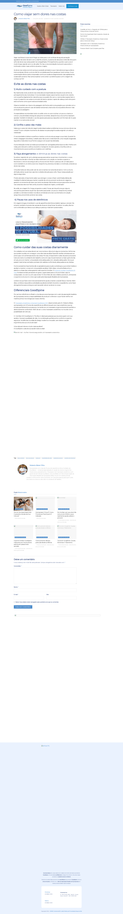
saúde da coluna (58, 458)
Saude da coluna (42, 509)
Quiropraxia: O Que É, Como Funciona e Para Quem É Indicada (45, 514)
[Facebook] (62, 901)
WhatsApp (47, 892)
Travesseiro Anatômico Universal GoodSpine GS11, (31, 303)
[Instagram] (69, 901)
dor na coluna (30, 458)
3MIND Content (54, 911)
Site (47, 594)
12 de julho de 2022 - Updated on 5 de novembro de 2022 (48, 18)
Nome (16, 587)
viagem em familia (70, 458)
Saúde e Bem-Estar (43, 6)
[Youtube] (76, 901)
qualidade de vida (47, 458)
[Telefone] (46, 898)
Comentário (18, 566)
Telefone (47, 900)
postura (38, 458)
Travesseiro (53, 6)
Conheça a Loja (72, 6)
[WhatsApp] (46, 890)
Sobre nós (62, 6)
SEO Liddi (61, 911)
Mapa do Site (79, 911)
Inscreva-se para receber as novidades (27, 1)
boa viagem (21, 458)
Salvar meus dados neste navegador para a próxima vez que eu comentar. (37, 602)
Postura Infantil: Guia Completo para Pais (92, 48)
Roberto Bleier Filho (24, 18)
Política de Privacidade (69, 911)
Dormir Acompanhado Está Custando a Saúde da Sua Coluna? (22, 514)
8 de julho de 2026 (41, 518)
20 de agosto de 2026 (20, 518)
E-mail (16, 594)
